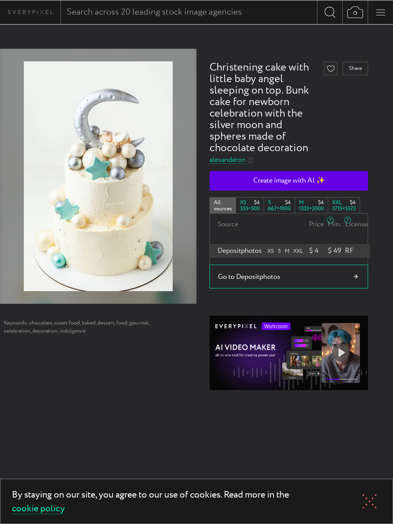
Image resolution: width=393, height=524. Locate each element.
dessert (105, 323)
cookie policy (38, 509)
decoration (45, 331)
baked (89, 323)
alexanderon (228, 160)
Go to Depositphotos (249, 277)
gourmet (139, 323)
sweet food (67, 323)
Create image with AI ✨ (289, 181)
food (121, 323)
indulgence (72, 331)
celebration (17, 331)
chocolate (40, 323)
